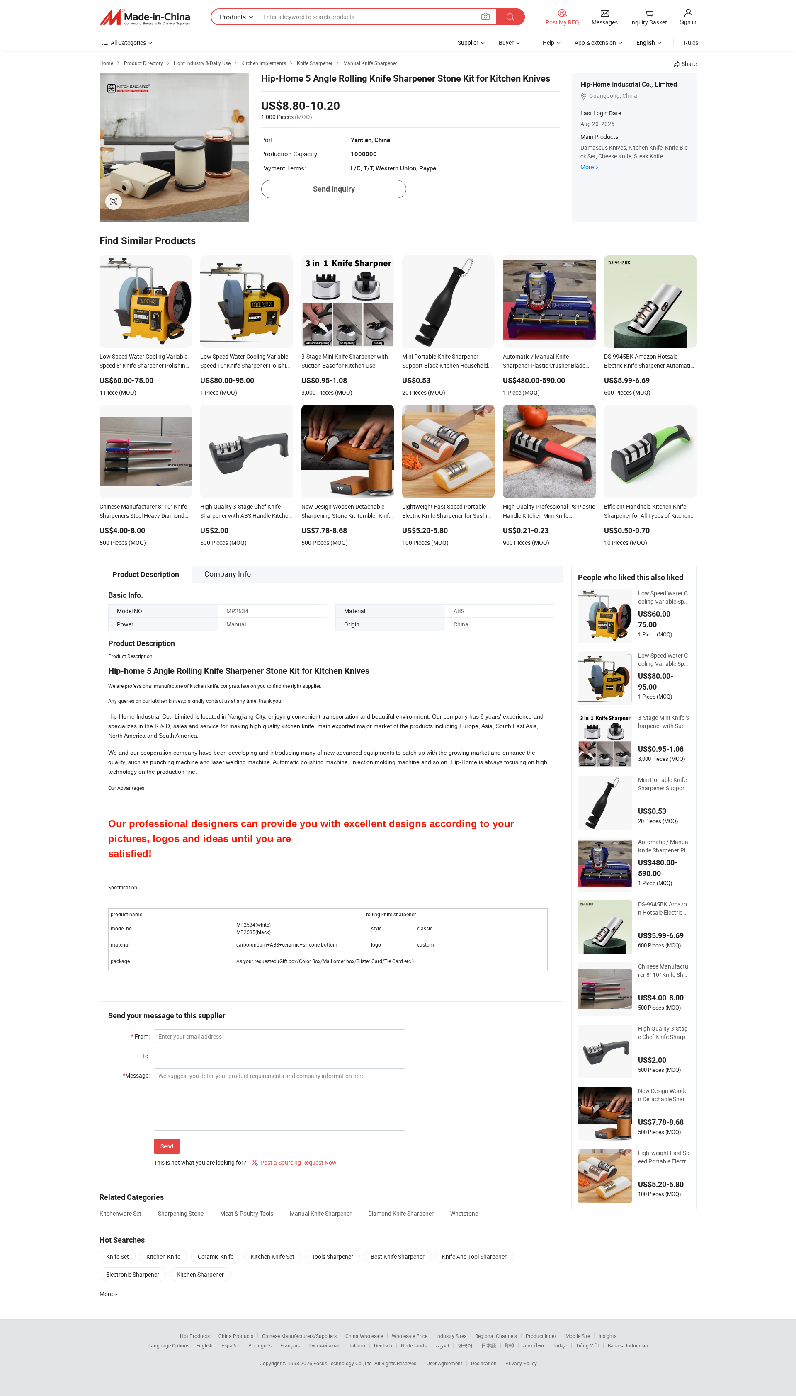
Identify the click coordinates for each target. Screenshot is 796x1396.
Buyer (506, 42)
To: (146, 1056)
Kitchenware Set (120, 1213)
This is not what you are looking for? (200, 1162)
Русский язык (324, 1345)
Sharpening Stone (181, 1213)
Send (166, 1146)
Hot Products (195, 1336)
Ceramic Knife (215, 1256)
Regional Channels (496, 1336)
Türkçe (560, 1345)
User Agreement (444, 1363)
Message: (136, 1075)
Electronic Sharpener (132, 1274)
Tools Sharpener (332, 1256)
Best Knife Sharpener (398, 1256)
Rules (691, 42)
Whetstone (464, 1213)
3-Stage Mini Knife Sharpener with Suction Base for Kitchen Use (663, 722)
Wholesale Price (409, 1336)
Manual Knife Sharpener (321, 1213)
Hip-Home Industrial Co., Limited (628, 84)
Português (260, 1345)
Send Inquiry (334, 189)
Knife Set (117, 1256)
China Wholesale (364, 1336)
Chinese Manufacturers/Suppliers (299, 1336)
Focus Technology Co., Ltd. (343, 1363)
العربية (442, 1345)
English (204, 1345)
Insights (607, 1336)
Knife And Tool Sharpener (474, 1256)
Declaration (484, 1363)
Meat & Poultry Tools (246, 1213)
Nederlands (414, 1345)
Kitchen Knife (163, 1256)
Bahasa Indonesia (628, 1345)
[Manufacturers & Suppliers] (145, 17)
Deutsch (383, 1345)
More (587, 167)
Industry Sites (451, 1336)
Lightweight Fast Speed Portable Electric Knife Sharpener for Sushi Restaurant (664, 1157)
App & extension (595, 42)
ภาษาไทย (533, 1345)
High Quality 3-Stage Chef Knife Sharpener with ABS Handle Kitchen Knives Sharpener (663, 1033)
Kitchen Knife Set (272, 1256)
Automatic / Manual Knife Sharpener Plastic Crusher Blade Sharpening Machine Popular (663, 846)
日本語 (488, 1345)
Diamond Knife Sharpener (401, 1213)
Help (548, 42)
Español (230, 1345)
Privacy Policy (521, 1363)
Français (290, 1345)
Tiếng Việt (587, 1345)
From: (140, 1036)
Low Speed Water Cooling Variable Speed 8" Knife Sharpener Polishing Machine (664, 597)
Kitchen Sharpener (200, 1274)
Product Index (541, 1336)
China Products (235, 1336)
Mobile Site (577, 1336)
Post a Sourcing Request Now (294, 1162)
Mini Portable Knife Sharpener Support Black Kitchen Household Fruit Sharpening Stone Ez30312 (663, 784)
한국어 (465, 1345)
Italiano (356, 1345)
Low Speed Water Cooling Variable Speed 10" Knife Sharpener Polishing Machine (664, 659)
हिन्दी (509, 1345)
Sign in (688, 22)
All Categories (128, 42)
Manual (236, 624)
